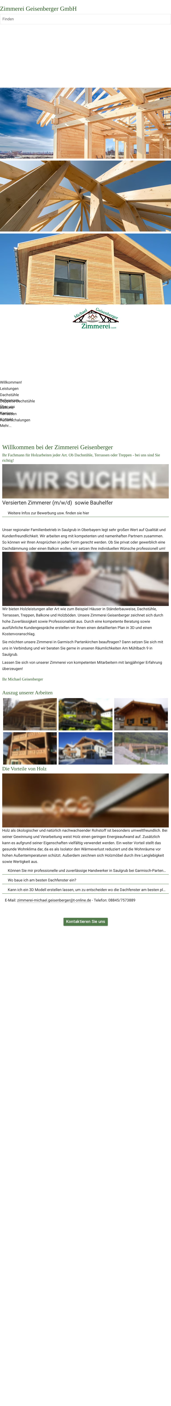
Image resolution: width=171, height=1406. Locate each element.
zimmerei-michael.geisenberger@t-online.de (54, 900)
